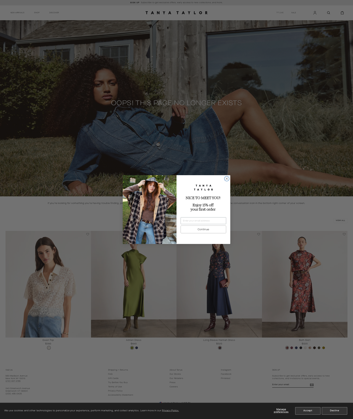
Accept (307, 411)
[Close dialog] (226, 178)
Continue (203, 229)
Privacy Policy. (170, 411)
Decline (334, 411)
